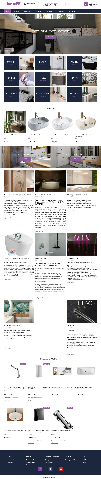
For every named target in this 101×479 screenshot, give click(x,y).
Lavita (76, 391)
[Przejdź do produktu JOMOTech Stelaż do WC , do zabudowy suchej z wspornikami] (62, 374)
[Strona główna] (13, 4)
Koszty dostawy (49, 462)
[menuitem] (7, 11)
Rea (5, 138)
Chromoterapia (72, 258)
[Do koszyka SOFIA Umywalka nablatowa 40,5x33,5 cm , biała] (5, 447)
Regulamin (10, 462)
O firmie (84, 462)
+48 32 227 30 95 (49, 5)
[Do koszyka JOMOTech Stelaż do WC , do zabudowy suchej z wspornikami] (52, 403)
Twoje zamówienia (31, 460)
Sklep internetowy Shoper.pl (50, 477)
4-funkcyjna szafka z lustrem (77, 195)
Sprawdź (50, 36)
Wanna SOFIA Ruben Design (45, 195)
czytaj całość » (8, 218)
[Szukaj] (86, 4)
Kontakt (84, 460)
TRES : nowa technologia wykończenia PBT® (17, 195)
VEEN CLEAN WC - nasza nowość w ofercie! (16, 258)
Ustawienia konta (30, 462)
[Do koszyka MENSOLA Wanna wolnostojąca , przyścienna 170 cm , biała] (76, 403)
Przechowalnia (30, 465)
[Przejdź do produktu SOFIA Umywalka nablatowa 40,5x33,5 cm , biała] (15, 418)
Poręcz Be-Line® (41, 258)
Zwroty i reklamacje (13, 460)
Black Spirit (71, 325)
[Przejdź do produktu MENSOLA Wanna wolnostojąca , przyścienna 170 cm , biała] (86, 374)
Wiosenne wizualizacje (12, 325)
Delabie (6, 391)
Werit (52, 391)
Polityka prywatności (69, 460)
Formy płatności (49, 460)
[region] (50, 34)
